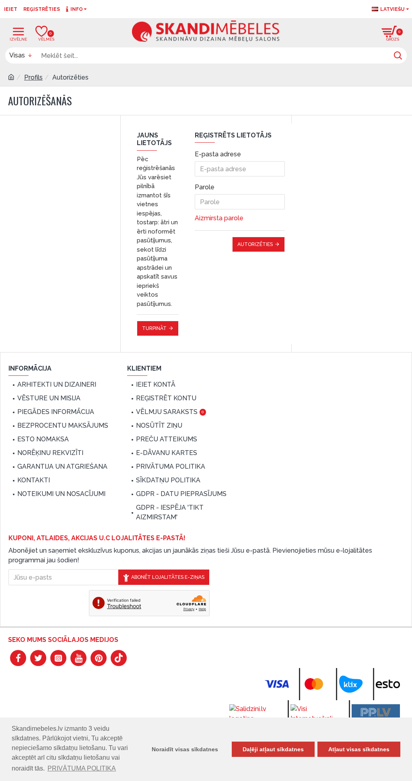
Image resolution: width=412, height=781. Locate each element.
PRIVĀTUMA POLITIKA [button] (81, 768)
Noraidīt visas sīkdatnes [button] (185, 749)
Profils (33, 77)
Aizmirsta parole (219, 218)
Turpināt (154, 328)
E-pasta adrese (218, 154)
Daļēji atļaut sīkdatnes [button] (273, 749)
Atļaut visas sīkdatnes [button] (358, 749)
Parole (204, 187)
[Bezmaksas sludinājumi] (376, 712)
